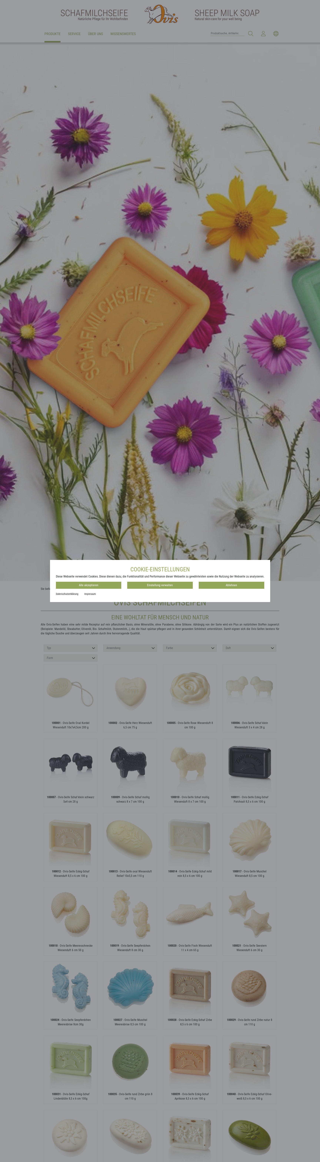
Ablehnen (231, 585)
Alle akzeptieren (88, 585)
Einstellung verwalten (160, 585)
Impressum (90, 593)
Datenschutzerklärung (67, 593)
